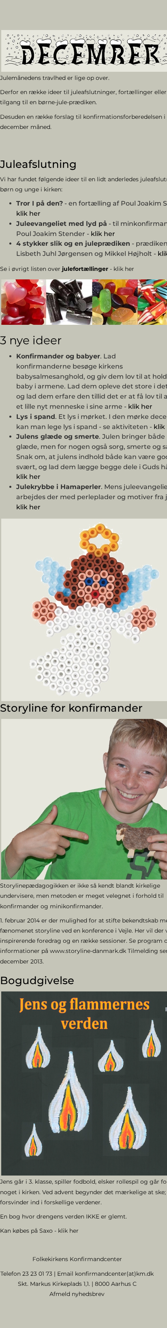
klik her (28, 213)
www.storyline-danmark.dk (88, 951)
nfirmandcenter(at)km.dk (118, 1273)
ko (78, 1273)
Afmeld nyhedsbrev (77, 1294)
